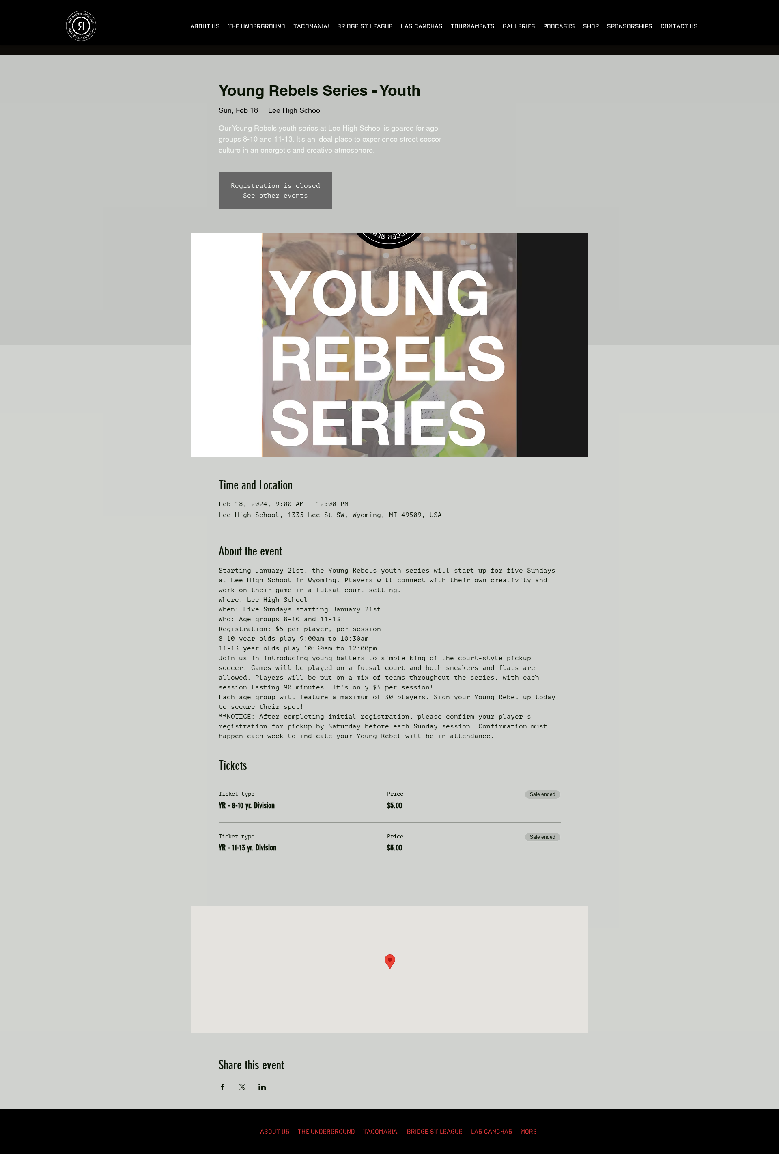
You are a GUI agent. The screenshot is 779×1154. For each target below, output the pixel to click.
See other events (275, 195)
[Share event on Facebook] (222, 1087)
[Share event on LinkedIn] (262, 1087)
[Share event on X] (242, 1087)
